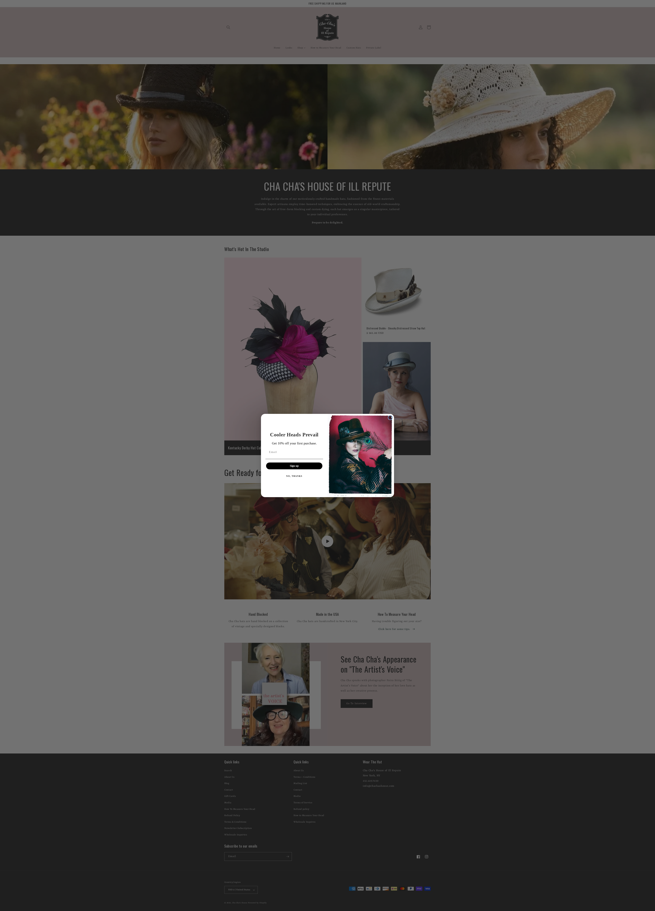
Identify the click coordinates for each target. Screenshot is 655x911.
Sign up (294, 465)
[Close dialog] (390, 418)
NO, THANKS (294, 476)
